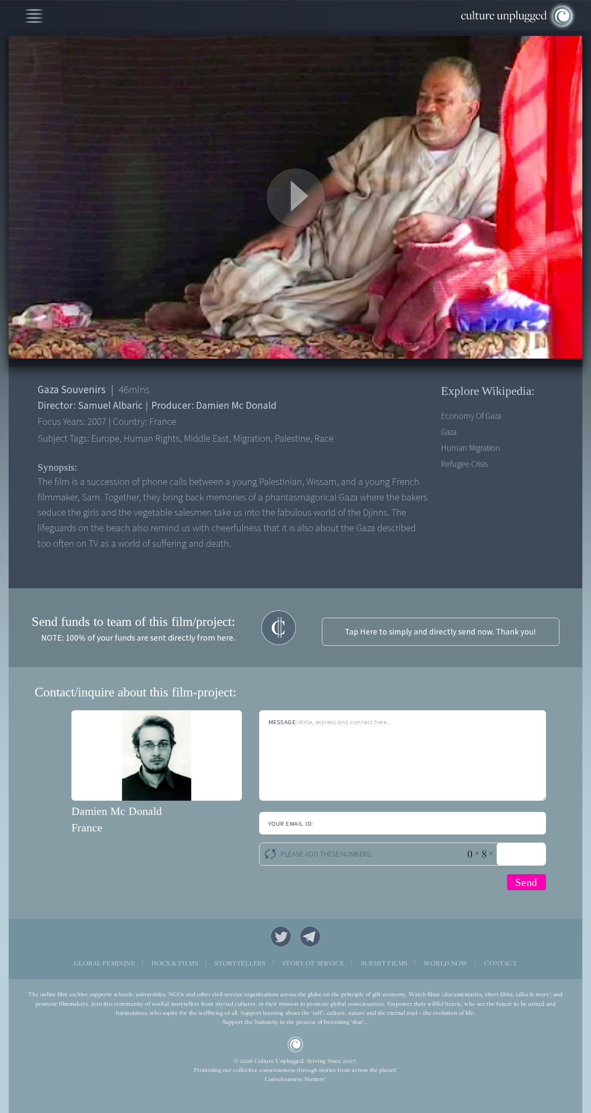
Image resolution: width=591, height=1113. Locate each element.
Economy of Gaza (471, 416)
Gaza (448, 432)
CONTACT (500, 963)
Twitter (280, 936)
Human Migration (470, 448)
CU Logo (295, 1044)
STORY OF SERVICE (313, 963)
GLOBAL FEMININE (104, 963)
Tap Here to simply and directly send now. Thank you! (440, 632)
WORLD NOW (446, 963)
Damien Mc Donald (116, 811)
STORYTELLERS (240, 963)
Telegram (310, 936)
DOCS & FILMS (174, 963)
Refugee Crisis (464, 464)
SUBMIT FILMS (384, 963)
